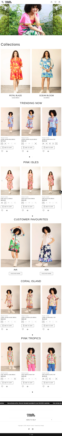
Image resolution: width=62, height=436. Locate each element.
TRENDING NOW (31, 103)
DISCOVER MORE (15, 273)
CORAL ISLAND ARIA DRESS (28, 317)
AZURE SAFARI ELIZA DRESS (28, 139)
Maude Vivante (8, 2)
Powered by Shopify (39, 425)
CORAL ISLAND (31, 281)
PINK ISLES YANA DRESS (48, 198)
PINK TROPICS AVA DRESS (7, 374)
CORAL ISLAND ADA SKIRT (7, 317)
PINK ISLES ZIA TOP (26, 198)
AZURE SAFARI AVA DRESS (8, 139)
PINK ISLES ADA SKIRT (7, 198)
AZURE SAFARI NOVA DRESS (49, 139)
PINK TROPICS (31, 338)
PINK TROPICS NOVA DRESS (49, 374)
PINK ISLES (31, 162)
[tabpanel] (10, 131)
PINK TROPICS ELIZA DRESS (28, 374)
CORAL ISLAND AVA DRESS (49, 317)
